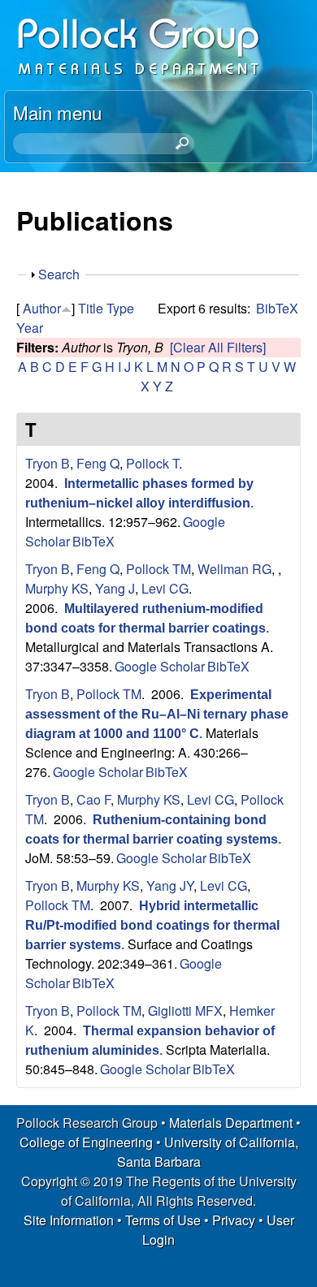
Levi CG (165, 588)
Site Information (69, 1220)
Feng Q (97, 463)
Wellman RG (234, 568)
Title (90, 308)
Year (29, 327)
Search (59, 274)
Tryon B (47, 463)
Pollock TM (158, 568)
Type (120, 308)
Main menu (57, 112)
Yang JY (169, 885)
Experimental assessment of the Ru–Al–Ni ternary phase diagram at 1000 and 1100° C (157, 714)
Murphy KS (57, 588)
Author (42, 308)
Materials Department (231, 1122)
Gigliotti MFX (185, 1010)
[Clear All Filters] (218, 347)
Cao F (93, 799)
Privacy (233, 1220)
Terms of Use (163, 1220)
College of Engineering (86, 1142)
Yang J (115, 588)
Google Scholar (160, 666)
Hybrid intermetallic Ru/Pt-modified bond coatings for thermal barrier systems (152, 925)
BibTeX (277, 308)
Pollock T (152, 463)
